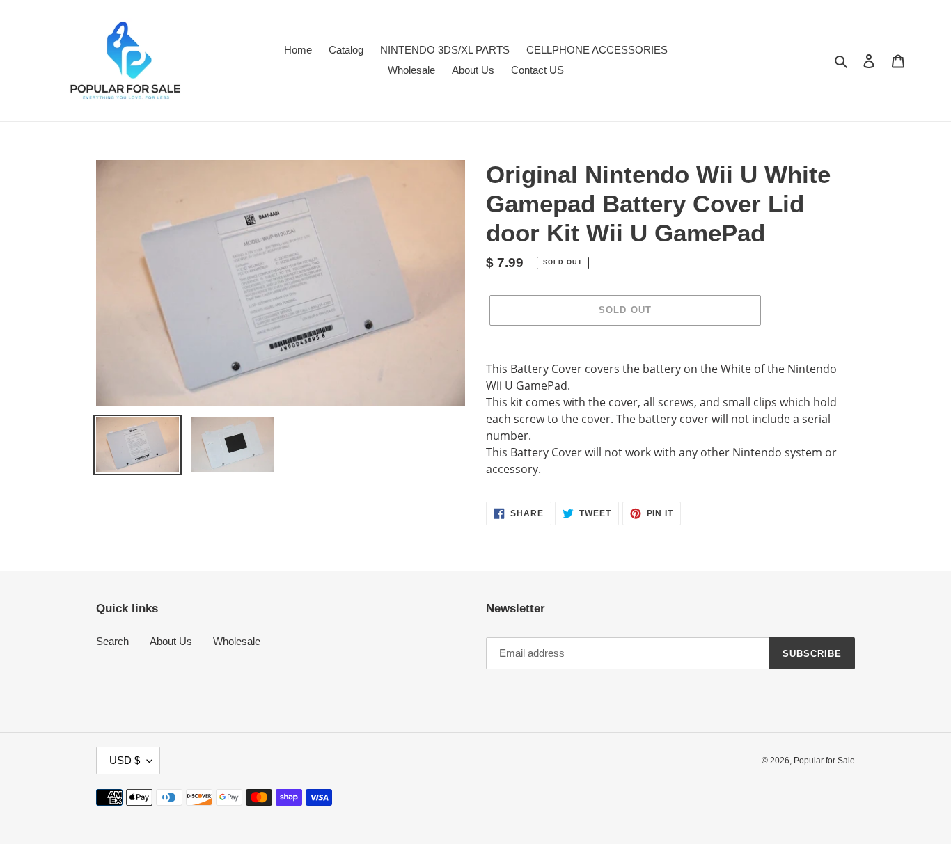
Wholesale (236, 641)
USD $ (124, 760)
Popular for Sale (824, 760)
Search (112, 641)
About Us (171, 641)
